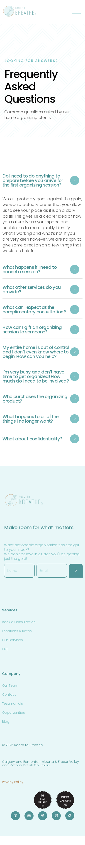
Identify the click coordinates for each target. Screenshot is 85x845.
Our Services (12, 640)
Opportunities (13, 712)
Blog (5, 721)
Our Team (10, 685)
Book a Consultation (19, 622)
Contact (9, 694)
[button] (77, 12)
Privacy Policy (12, 782)
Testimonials (12, 703)
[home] (19, 12)
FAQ (5, 649)
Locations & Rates (17, 631)
